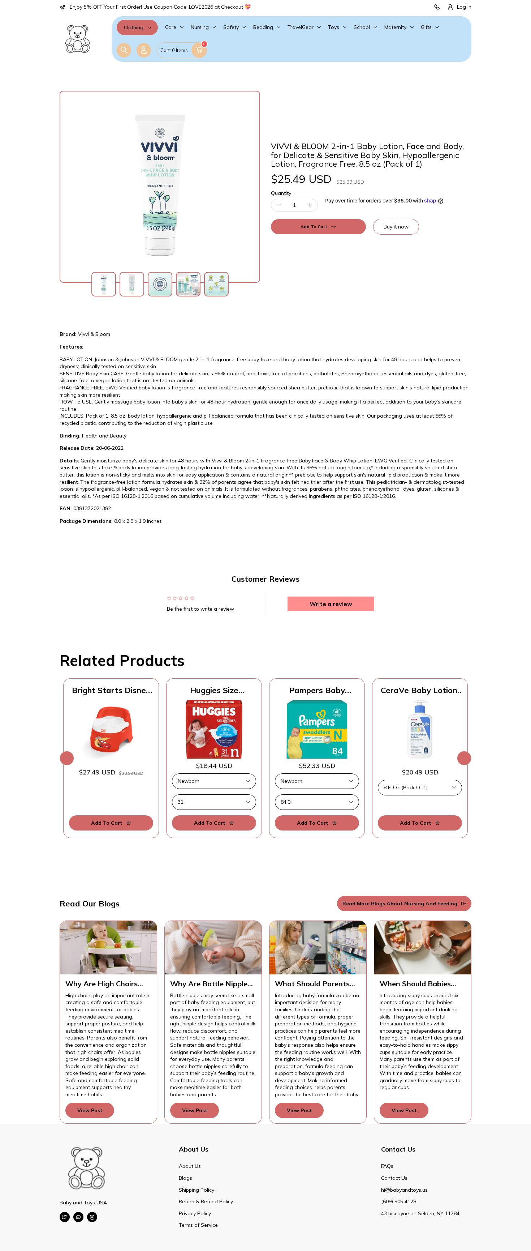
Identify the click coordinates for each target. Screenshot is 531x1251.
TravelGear (301, 27)
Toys (333, 27)
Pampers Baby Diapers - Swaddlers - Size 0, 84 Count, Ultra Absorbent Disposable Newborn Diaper (317, 690)
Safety (231, 27)
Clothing (133, 27)
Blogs (185, 1178)
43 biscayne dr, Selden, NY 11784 (420, 1213)
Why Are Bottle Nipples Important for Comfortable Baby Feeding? (210, 984)
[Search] (124, 50)
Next (464, 758)
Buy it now (396, 226)
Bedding (263, 27)
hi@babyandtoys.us (404, 1190)
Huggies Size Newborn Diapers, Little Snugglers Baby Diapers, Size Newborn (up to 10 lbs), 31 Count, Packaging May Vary (214, 690)
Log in (464, 7)
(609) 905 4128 (398, 1201)
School (362, 27)
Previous (67, 758)
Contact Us (394, 1178)
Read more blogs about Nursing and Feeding (399, 903)
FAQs (387, 1166)
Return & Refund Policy (206, 1201)
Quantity (281, 193)
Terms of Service (198, 1225)
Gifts (426, 27)
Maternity (395, 27)
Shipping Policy (196, 1190)
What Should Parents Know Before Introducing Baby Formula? (312, 984)
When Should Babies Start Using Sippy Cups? (421, 984)
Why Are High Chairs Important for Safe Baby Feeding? (107, 984)
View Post (90, 1110)
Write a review (331, 603)
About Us (190, 1166)
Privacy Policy (195, 1213)
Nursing (200, 27)
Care (170, 27)
